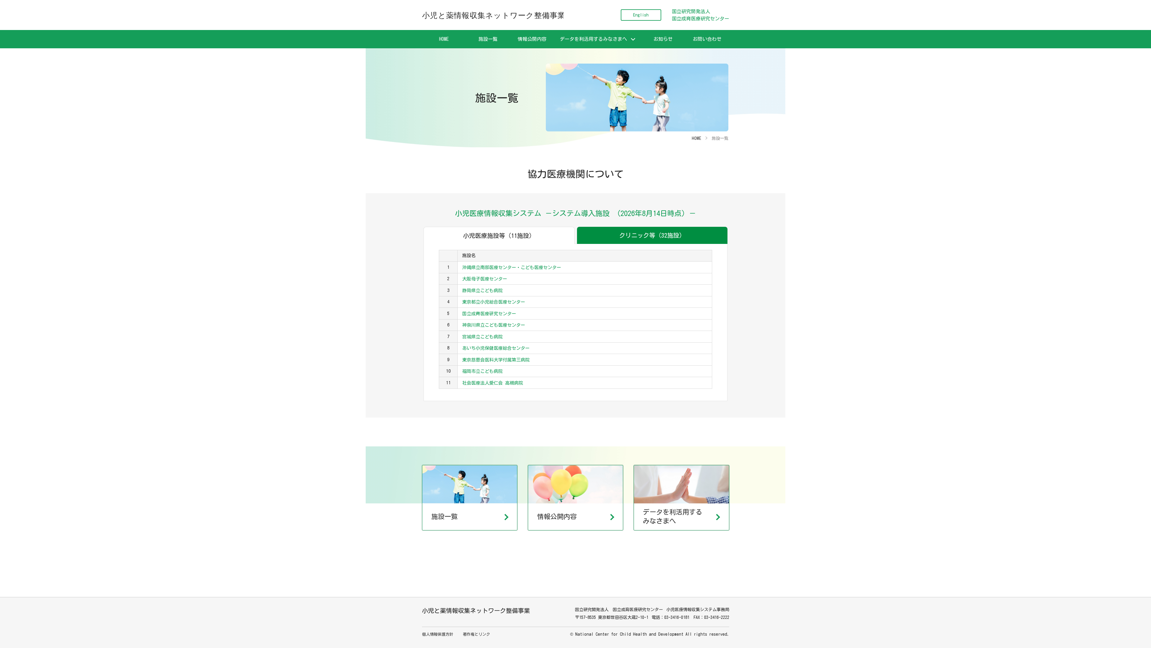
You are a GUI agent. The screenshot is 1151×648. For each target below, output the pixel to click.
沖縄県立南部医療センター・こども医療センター (511, 267)
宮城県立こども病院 (482, 336)
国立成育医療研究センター (489, 313)
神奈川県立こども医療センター (493, 325)
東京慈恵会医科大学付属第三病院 (496, 360)
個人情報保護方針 (437, 634)
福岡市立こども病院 (482, 371)
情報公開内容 (532, 39)
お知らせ (663, 39)
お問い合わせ (707, 39)
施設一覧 (488, 39)
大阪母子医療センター (484, 279)
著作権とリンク (476, 634)
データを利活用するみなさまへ (593, 39)
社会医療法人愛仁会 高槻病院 (492, 383)
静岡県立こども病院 (482, 290)
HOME (444, 39)
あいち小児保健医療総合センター (496, 348)
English (641, 15)
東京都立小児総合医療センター (493, 302)
